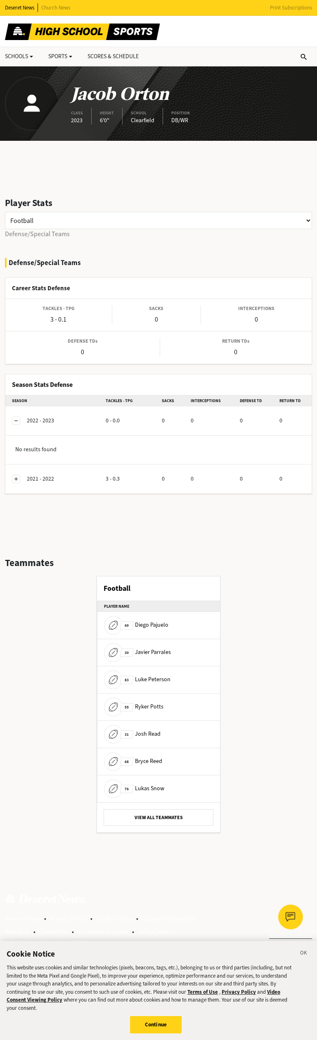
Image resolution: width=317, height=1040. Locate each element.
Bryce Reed (143, 761)
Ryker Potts (144, 707)
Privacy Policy (68, 918)
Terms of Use (23, 918)
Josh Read (143, 734)
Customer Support (103, 931)
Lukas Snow (144, 788)
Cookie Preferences (169, 918)
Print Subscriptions (291, 7)
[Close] (304, 954)
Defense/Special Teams (37, 234)
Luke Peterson (147, 679)
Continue (156, 1024)
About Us (17, 931)
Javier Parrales (148, 652)
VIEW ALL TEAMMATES (159, 817)
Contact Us (54, 931)
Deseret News (19, 7)
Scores (113, 56)
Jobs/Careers (156, 931)
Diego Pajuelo (146, 625)
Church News (55, 7)
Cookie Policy (114, 918)
